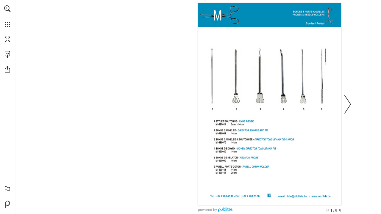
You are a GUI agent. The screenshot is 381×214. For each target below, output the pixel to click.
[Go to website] (321, 196)
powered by (207, 209)
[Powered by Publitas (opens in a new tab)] (7, 204)
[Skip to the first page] (328, 210)
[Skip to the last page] (340, 210)
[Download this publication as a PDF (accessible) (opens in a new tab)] (7, 54)
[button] (7, 8)
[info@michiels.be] (297, 196)
